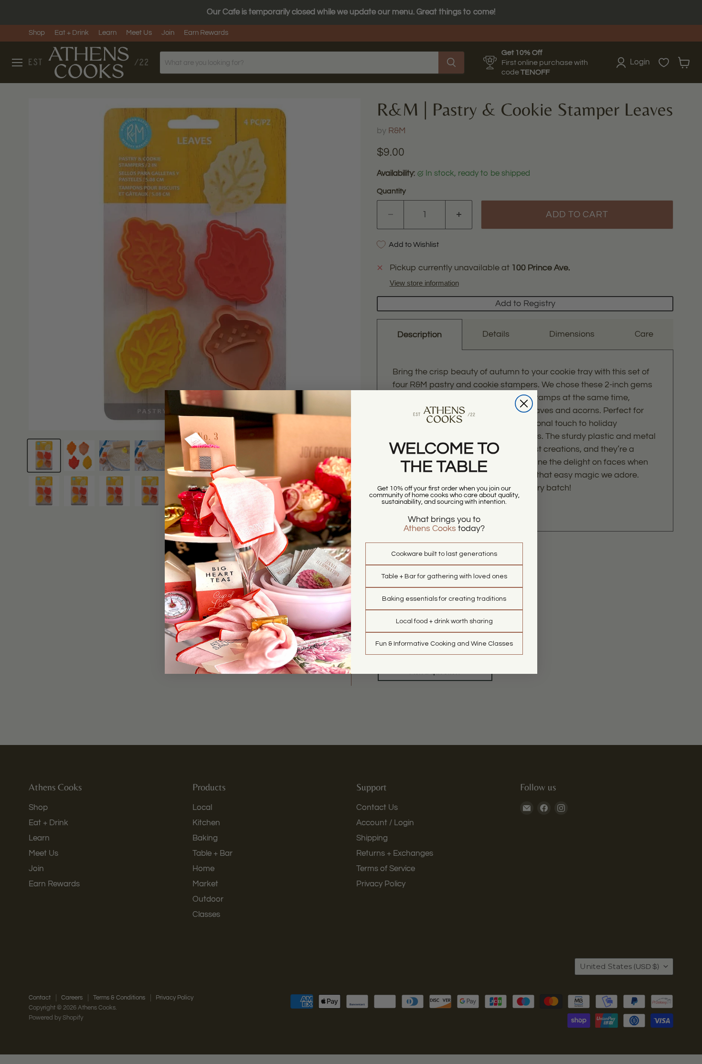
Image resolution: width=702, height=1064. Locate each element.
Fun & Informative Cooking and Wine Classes (444, 643)
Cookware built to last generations (444, 554)
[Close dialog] (523, 403)
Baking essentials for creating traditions (444, 599)
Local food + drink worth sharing (444, 621)
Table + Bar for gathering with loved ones (444, 576)
